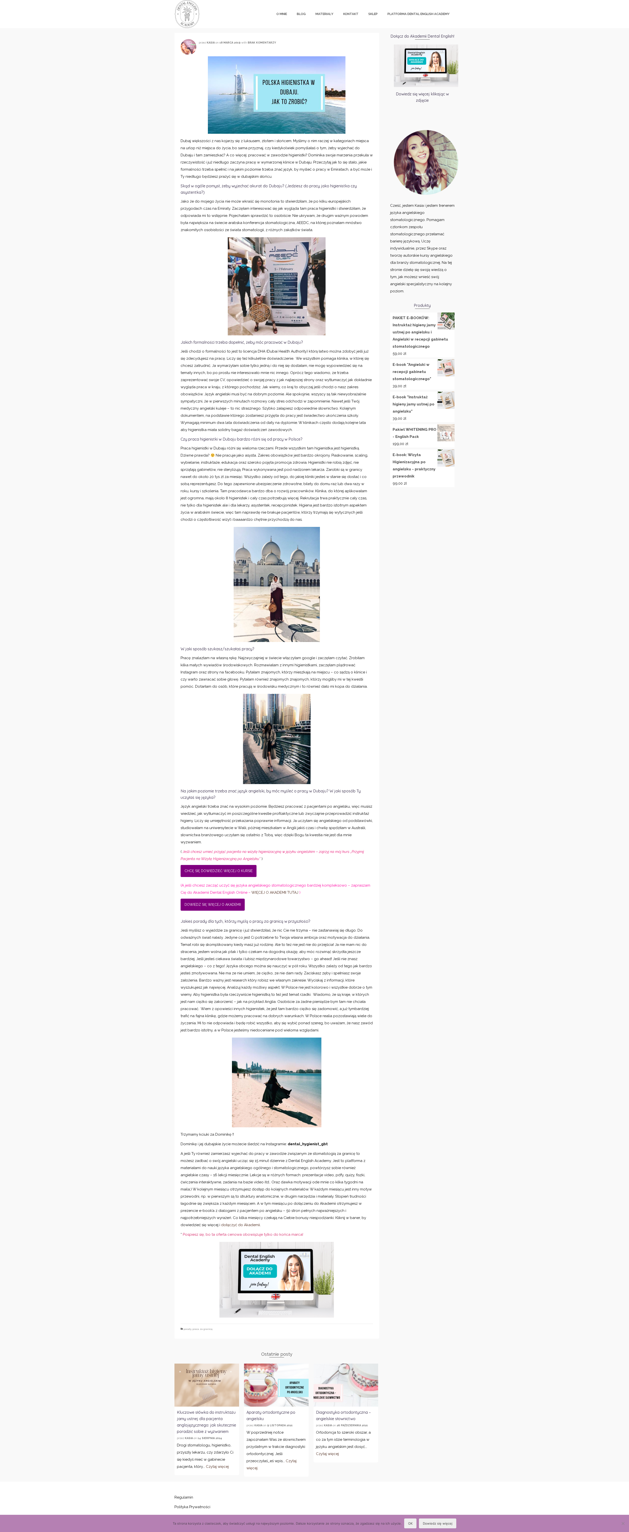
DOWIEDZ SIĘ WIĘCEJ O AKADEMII (213, 905)
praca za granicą (202, 1329)
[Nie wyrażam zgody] (622, 1523)
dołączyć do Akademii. (241, 1225)
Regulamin (183, 1497)
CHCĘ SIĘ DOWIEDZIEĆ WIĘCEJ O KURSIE (219, 871)
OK (410, 1523)
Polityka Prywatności (192, 1507)
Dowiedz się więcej (437, 1523)
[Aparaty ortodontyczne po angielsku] (276, 1385)
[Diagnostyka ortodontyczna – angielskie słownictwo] (346, 1385)
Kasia (211, 42)
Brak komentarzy (262, 42)
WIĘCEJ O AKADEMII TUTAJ (275, 892)
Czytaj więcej (217, 1466)
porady (187, 1329)
